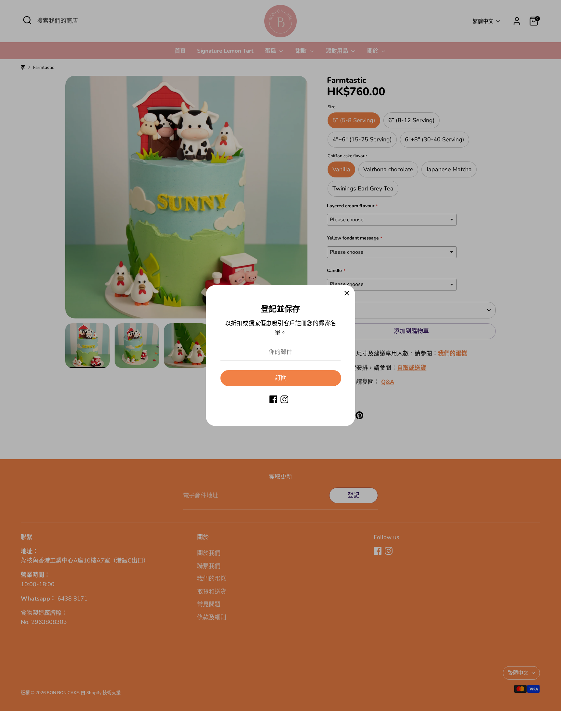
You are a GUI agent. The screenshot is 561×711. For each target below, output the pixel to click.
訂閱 (281, 378)
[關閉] (347, 293)
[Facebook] (273, 399)
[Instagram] (284, 399)
